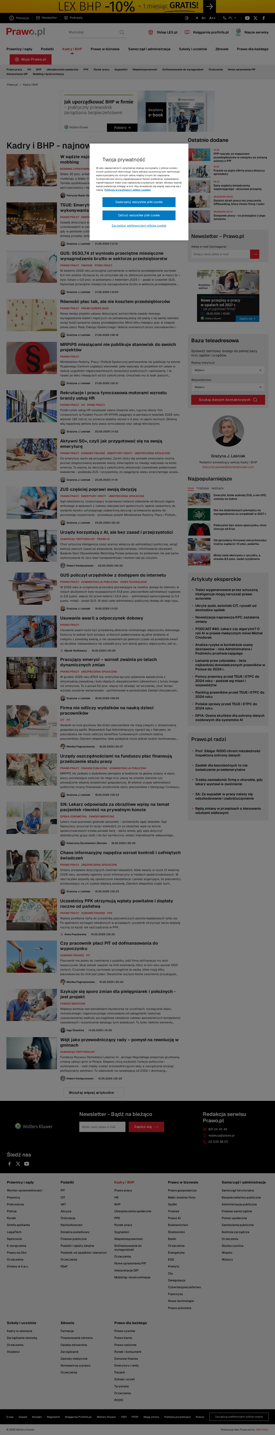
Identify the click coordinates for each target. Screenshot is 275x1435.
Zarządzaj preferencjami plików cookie (139, 225)
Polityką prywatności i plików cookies (127, 189)
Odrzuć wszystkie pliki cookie (139, 215)
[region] (139, 192)
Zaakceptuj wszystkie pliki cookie (139, 202)
